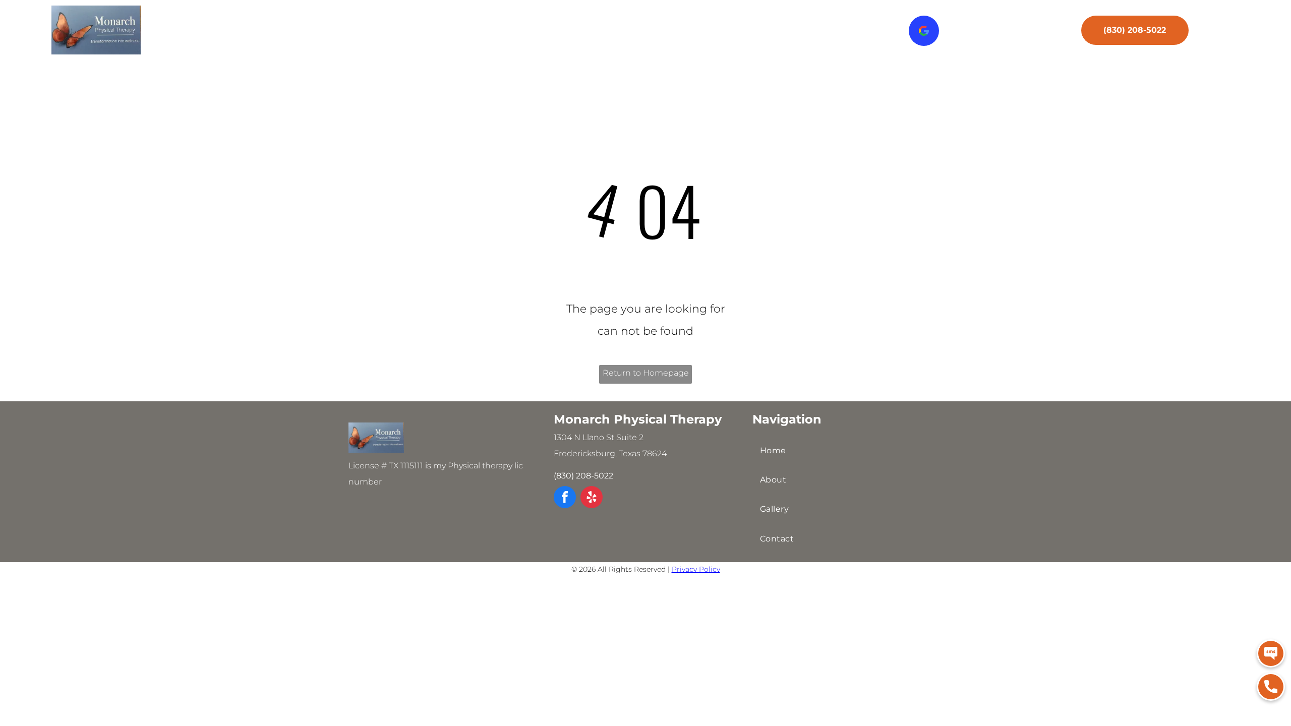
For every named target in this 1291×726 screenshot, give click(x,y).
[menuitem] (428, 33)
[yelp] (591, 498)
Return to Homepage (646, 373)
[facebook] (565, 498)
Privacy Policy (696, 569)
